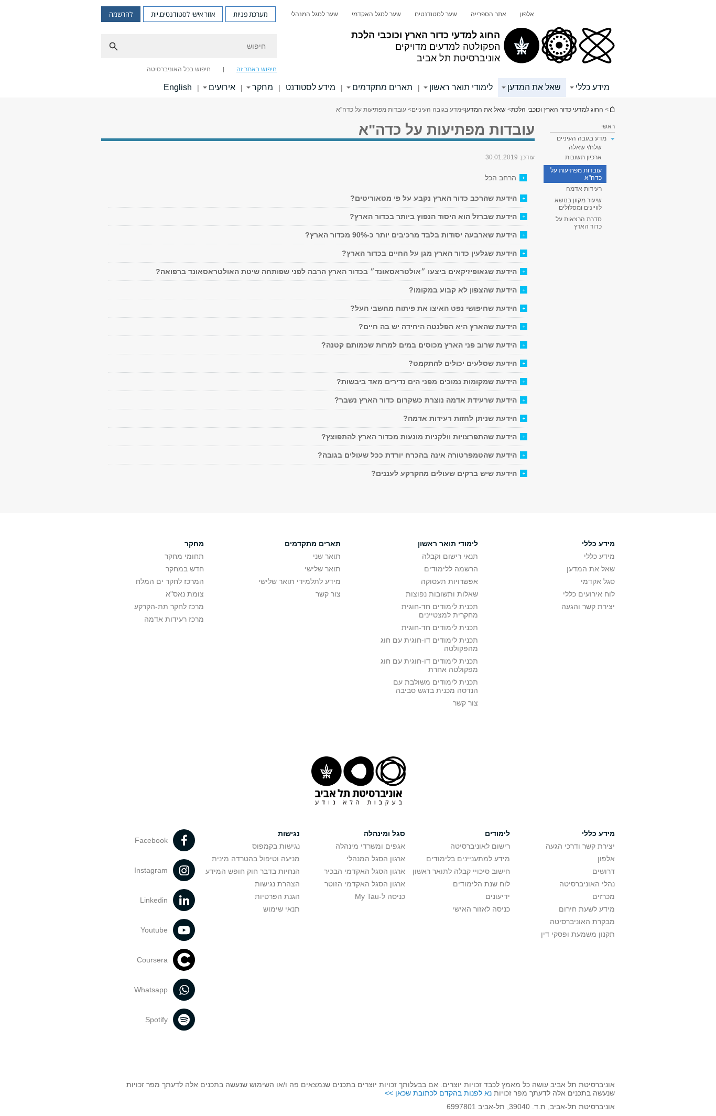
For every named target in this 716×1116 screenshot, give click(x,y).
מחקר (262, 87)
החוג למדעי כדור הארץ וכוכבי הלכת (611, 109)
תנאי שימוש (281, 909)
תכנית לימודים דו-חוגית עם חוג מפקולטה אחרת (429, 665)
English (178, 87)
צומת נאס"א (185, 594)
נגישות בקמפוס (276, 846)
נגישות (289, 833)
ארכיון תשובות (583, 157)
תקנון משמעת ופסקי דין (578, 934)
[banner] (358, 48)
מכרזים (603, 896)
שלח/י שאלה (585, 147)
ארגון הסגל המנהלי (375, 858)
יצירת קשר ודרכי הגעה (580, 846)
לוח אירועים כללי (589, 594)
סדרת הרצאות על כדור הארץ (579, 222)
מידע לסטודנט (310, 87)
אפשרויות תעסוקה (449, 581)
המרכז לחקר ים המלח (170, 581)
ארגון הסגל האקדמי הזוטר (364, 884)
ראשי (608, 126)
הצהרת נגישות (277, 884)
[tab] (318, 198)
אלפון (527, 14)
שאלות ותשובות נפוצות (442, 594)
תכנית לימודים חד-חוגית (440, 627)
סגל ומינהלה (384, 833)
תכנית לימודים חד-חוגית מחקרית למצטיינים (440, 610)
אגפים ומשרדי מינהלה (370, 846)
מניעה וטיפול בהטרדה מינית (256, 858)
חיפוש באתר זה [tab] (256, 69)
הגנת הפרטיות (277, 896)
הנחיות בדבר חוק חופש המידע (252, 871)
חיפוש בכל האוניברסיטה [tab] (179, 69)
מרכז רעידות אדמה (174, 619)
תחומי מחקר (184, 556)
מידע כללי (593, 87)
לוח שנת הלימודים (481, 884)
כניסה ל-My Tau (380, 896)
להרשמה (121, 14)
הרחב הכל (500, 177)
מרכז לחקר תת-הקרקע (169, 606)
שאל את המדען (534, 87)
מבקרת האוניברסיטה (582, 921)
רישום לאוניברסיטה (480, 846)
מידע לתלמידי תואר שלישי (299, 581)
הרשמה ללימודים (451, 569)
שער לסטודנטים (436, 14)
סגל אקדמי (598, 581)
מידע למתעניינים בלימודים (468, 858)
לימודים (497, 833)
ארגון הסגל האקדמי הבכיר (364, 871)
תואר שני (327, 556)
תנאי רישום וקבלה (450, 556)
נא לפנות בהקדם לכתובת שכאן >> (438, 1093)
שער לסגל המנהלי (314, 14)
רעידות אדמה (584, 188)
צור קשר (465, 703)
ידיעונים (497, 896)
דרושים (603, 871)
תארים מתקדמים (382, 87)
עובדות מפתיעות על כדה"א (576, 174)
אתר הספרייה (488, 14)
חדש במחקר (185, 569)
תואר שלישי (323, 569)
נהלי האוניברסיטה (587, 884)
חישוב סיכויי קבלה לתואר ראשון (461, 871)
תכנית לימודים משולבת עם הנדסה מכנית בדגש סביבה (435, 686)
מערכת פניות (250, 14)
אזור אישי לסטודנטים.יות (183, 14)
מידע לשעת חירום (587, 909)
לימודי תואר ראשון (461, 87)
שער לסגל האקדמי (376, 14)
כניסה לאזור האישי (481, 909)
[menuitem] (527, 14)
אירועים (222, 87)
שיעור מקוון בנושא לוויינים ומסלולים (578, 204)
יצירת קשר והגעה (588, 606)
